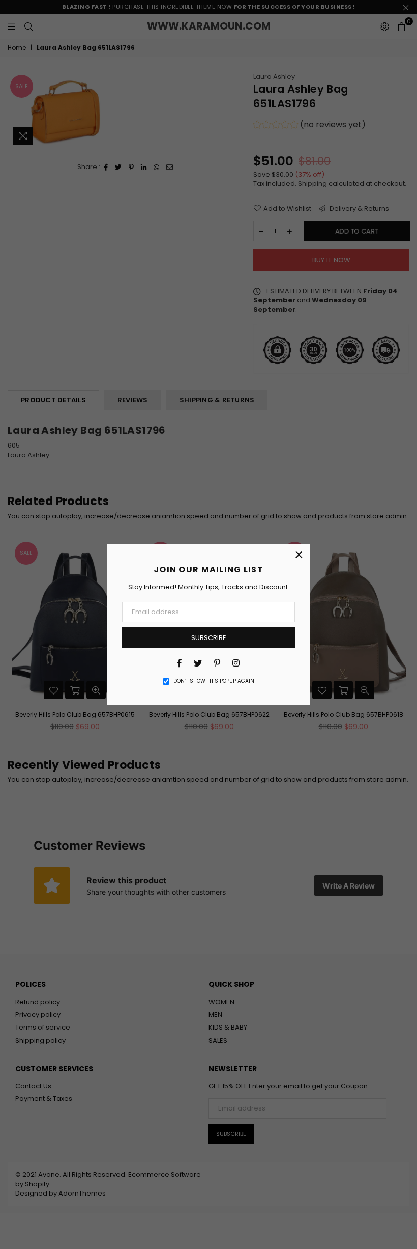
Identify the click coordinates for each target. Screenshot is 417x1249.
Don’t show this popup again (213, 681)
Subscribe (208, 638)
